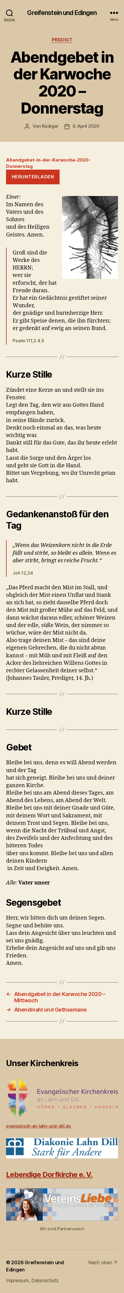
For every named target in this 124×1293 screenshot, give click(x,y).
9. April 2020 (86, 126)
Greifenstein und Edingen (62, 13)
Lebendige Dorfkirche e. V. (49, 1174)
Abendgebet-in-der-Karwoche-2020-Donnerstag (48, 163)
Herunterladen (33, 177)
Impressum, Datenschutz (32, 1280)
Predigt (62, 39)
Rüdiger (50, 126)
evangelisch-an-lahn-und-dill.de (38, 1125)
